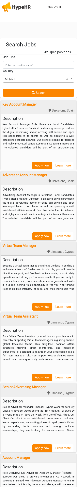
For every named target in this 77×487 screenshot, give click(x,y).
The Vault (54, 7)
